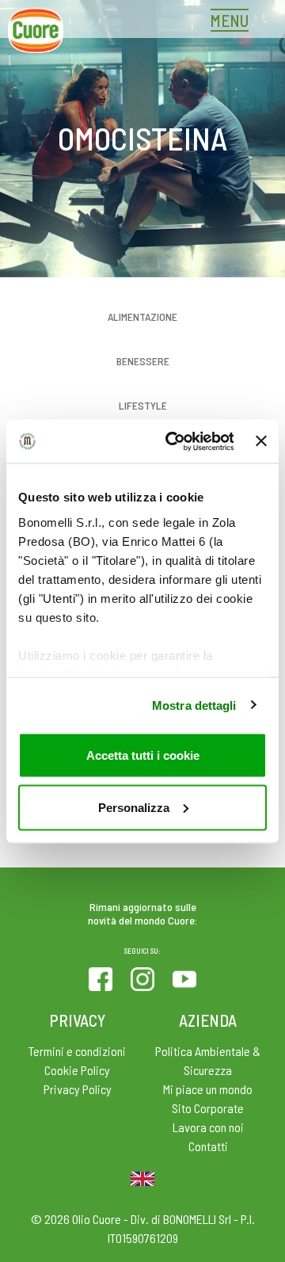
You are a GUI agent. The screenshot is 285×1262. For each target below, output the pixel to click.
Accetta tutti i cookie (143, 755)
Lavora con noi (208, 1126)
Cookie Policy (77, 1069)
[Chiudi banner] (261, 441)
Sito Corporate (208, 1107)
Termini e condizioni (77, 1050)
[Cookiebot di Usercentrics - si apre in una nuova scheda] (173, 441)
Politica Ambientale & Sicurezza (207, 1060)
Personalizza (133, 807)
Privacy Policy (78, 1088)
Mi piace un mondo (208, 1088)
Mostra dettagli (194, 704)
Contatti (208, 1145)
